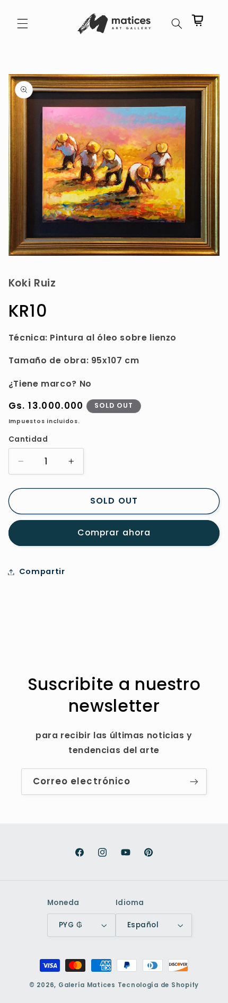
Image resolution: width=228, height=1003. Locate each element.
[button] (22, 24)
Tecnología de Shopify (158, 985)
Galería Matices (87, 985)
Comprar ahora (114, 532)
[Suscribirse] (194, 781)
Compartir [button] (42, 571)
